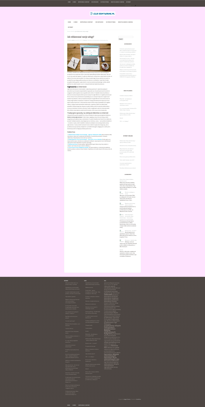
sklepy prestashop (110, 342)
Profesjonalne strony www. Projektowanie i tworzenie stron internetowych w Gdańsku (72, 307)
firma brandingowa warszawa (111, 290)
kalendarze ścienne (110, 301)
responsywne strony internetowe (112, 340)
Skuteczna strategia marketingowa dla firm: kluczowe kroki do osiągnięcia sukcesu (72, 386)
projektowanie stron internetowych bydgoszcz (112, 335)
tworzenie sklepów (115, 352)
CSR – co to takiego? (124, 121)
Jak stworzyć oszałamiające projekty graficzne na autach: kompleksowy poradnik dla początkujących (127, 65)
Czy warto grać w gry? (70, 321)
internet (108, 294)
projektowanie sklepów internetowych (112, 326)
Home (69, 2)
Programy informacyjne (90, 346)
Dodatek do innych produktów (126, 95)
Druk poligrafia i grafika (117, 2)
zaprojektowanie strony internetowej (111, 368)
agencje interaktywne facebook (110, 287)
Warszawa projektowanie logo (111, 361)
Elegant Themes (127, 399)
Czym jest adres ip (69, 328)
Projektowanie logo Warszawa (110, 323)
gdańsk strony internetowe (112, 293)
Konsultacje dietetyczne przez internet (128, 168)
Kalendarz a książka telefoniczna (92, 301)
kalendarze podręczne (111, 300)
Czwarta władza (88, 328)
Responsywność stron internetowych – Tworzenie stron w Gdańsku (85, 139)
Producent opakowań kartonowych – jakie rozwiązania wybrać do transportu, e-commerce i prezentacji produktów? (128, 50)
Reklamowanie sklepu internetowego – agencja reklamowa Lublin (84, 134)
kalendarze (115, 295)
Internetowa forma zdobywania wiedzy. (78, 147)
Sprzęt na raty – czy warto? (130, 230)
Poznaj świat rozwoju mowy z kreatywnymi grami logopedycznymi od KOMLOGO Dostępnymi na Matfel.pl (128, 75)
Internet (128, 2)
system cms (113, 344)
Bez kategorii (95, 2)
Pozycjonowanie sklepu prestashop (112, 309)
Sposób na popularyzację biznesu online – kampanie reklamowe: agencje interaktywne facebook (72, 356)
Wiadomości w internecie (90, 304)
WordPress (138, 399)
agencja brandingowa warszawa (111, 283)
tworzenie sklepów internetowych (111, 355)
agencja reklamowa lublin (109, 284)
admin (73, 40)
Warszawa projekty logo (113, 362)
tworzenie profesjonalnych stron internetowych (111, 351)
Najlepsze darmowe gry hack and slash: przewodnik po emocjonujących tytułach (72, 301)
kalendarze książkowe (111, 298)
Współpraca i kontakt (83, 2)
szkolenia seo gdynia (109, 349)
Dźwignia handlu (88, 325)
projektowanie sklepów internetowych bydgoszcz (110, 331)
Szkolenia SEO (111, 347)
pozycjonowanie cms (110, 308)
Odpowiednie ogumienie (70, 296)
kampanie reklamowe (109, 303)
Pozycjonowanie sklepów (110, 311)
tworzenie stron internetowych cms (111, 358)
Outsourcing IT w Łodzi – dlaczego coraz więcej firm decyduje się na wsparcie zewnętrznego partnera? (127, 60)
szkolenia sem (107, 346)
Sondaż (87, 331)
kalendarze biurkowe (111, 297)
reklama (118, 339)
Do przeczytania (105, 2)
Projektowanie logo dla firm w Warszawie (112, 320)
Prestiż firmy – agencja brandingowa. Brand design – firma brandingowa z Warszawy (92, 292)
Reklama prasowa (72, 144)
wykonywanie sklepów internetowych (111, 365)
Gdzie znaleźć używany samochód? (127, 160)
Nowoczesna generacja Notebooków (127, 156)
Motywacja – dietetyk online (131, 240)
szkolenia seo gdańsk (113, 347)
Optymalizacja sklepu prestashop (112, 306)
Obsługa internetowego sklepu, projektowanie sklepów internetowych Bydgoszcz (71, 393)
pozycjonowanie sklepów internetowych (111, 313)
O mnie (74, 2)
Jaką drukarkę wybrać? (90, 353)
